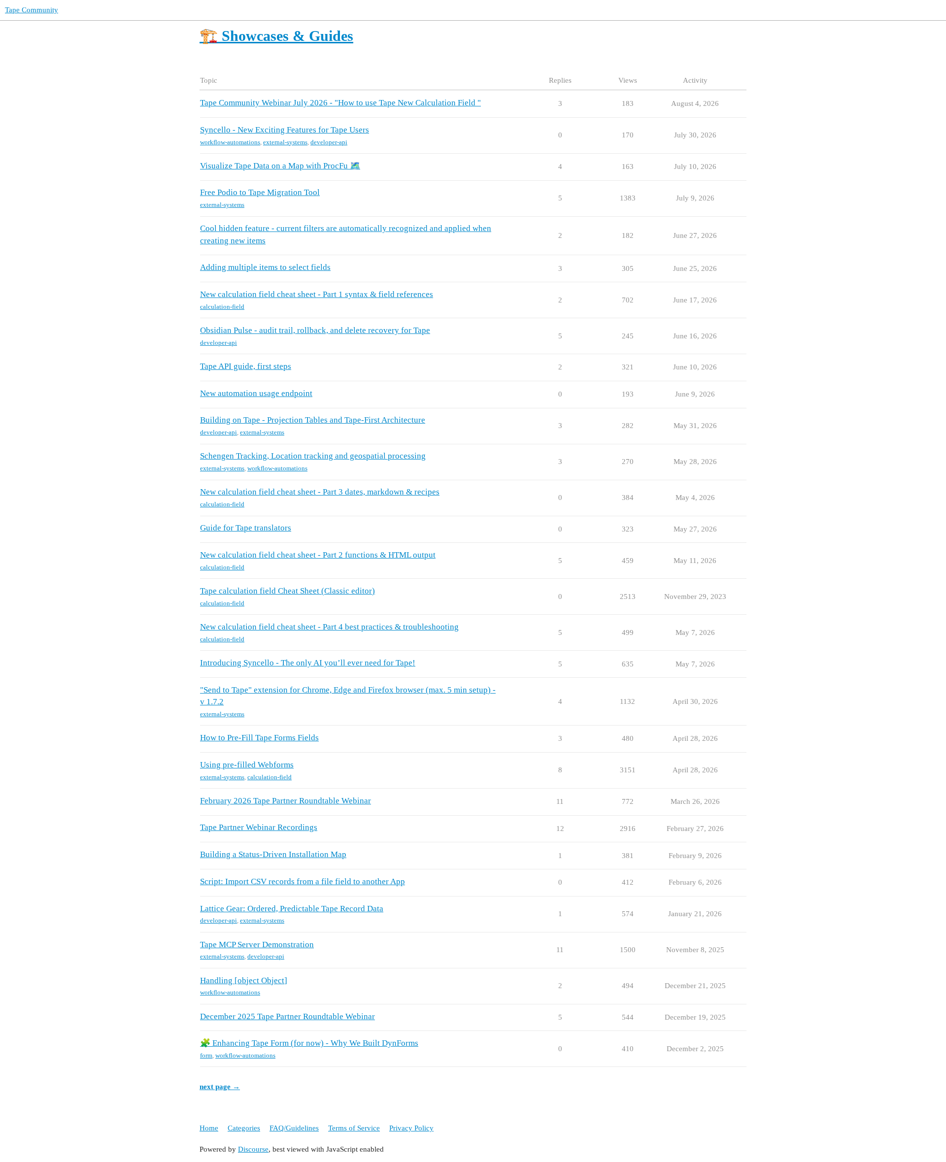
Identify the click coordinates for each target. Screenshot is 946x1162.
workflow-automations (230, 142)
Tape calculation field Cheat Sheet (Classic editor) (287, 591)
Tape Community (31, 10)
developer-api (328, 142)
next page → (220, 1087)
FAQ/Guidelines (294, 1128)
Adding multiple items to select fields (265, 267)
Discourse (253, 1149)
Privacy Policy (411, 1128)
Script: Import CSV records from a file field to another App (302, 881)
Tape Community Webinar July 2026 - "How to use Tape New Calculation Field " (340, 102)
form (206, 1055)
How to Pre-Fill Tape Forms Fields (259, 737)
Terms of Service (354, 1128)
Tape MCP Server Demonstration (257, 944)
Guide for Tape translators (245, 527)
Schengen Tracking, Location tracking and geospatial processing (313, 456)
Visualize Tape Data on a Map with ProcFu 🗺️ (280, 165)
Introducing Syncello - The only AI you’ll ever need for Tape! (307, 662)
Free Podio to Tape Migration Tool (260, 192)
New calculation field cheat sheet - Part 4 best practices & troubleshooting (329, 626)
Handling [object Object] (243, 980)
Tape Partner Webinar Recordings (258, 827)
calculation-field (222, 306)
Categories (244, 1128)
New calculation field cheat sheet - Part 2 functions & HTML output (318, 555)
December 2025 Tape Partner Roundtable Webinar (287, 1016)
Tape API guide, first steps (245, 366)
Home (209, 1128)
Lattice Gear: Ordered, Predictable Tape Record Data (291, 908)
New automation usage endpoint (256, 393)
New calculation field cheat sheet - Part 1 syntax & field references (316, 294)
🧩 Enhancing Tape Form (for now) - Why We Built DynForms (309, 1043)
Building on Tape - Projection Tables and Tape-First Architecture (312, 420)
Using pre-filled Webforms (247, 764)
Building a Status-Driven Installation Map (273, 854)
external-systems (285, 142)
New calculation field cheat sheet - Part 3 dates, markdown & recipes (319, 492)
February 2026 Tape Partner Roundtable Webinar (285, 800)
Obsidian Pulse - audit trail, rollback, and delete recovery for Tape (315, 330)
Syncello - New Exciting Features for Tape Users (284, 129)
